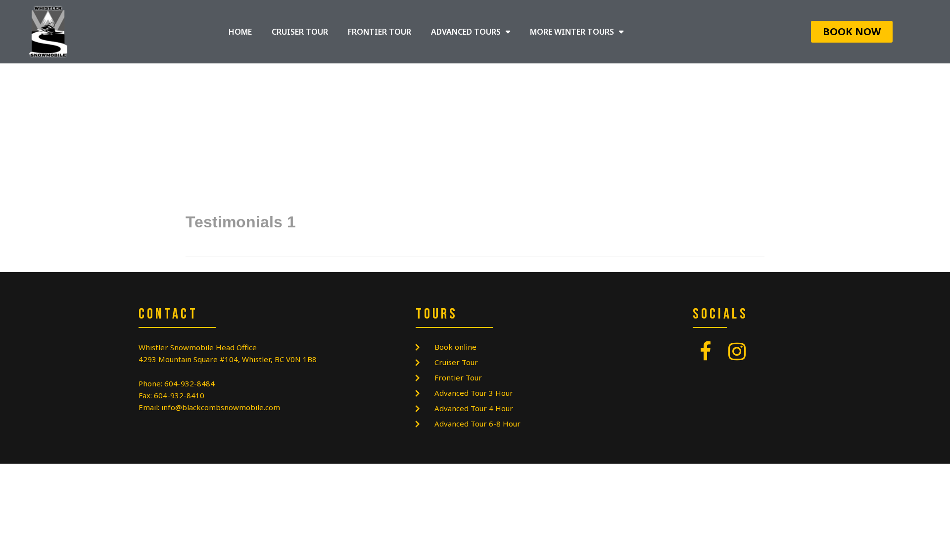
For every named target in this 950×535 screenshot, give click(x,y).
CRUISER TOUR (300, 31)
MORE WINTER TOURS (572, 31)
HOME (240, 31)
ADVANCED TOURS (466, 31)
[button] (852, 32)
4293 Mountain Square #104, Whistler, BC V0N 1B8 (228, 359)
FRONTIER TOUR (379, 31)
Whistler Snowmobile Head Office (198, 347)
